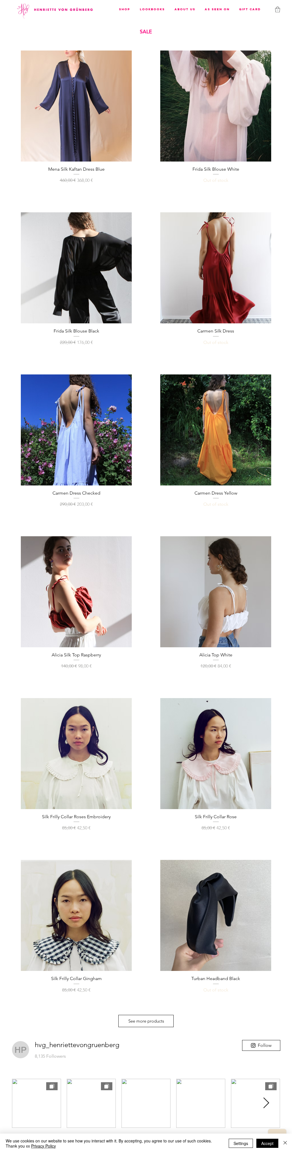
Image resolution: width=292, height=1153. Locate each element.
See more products (146, 1021)
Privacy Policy (43, 1146)
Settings (241, 1143)
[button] (124, 9)
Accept (267, 1143)
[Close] (285, 1143)
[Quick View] (76, 106)
